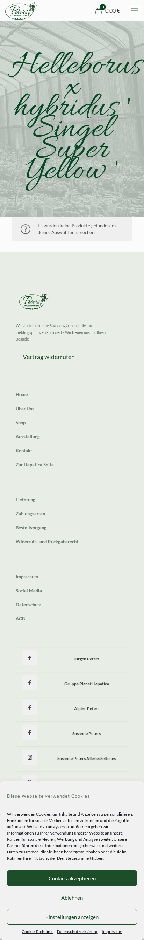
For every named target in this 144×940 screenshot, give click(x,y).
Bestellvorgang (31, 527)
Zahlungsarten (30, 513)
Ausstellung (28, 436)
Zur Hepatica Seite (35, 464)
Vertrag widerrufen (49, 357)
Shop (21, 422)
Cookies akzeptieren (72, 878)
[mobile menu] (135, 10)
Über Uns (25, 408)
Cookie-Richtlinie (37, 931)
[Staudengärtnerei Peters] (21, 10)
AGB (20, 619)
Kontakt (24, 450)
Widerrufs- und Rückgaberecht (47, 541)
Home (22, 394)
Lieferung (25, 499)
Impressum (112, 931)
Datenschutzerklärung (77, 931)
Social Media (29, 590)
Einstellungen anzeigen (72, 917)
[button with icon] (29, 657)
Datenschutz (28, 605)
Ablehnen (72, 897)
